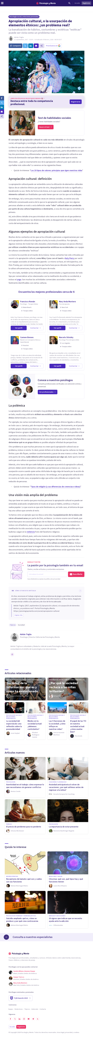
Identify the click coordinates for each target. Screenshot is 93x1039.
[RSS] (37, 1019)
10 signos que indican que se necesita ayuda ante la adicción (65, 920)
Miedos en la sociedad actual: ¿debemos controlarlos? (35, 725)
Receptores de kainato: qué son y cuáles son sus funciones (24, 880)
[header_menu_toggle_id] (2, 3)
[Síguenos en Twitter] (15, 1019)
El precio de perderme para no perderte (23, 826)
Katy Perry (69, 258)
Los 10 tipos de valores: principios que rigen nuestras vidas (56, 170)
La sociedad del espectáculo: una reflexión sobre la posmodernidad (14, 725)
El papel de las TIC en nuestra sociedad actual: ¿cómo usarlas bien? (78, 726)
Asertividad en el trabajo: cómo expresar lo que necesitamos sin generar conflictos (25, 786)
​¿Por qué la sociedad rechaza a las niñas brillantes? (63, 687)
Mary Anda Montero (67, 301)
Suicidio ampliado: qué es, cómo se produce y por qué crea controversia (22, 920)
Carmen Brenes (27, 337)
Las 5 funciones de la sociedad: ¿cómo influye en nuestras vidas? (57, 725)
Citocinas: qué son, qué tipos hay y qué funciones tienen (66, 880)
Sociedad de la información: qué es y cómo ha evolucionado (22, 687)
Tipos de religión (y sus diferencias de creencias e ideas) (55, 486)
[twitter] (25, 45)
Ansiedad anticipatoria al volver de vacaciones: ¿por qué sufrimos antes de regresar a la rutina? (66, 787)
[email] (36, 45)
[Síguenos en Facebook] (10, 1019)
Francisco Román (27, 301)
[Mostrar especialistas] (6, 937)
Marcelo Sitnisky (66, 337)
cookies (76, 1032)
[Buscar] (69, 3)
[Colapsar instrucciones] (80, 590)
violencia (31, 531)
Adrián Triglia (19, 37)
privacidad (68, 1032)
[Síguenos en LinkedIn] (19, 1019)
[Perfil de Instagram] (12, 654)
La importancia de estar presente (63, 826)
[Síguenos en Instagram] (24, 1019)
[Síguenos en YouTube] (28, 1019)
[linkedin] (30, 45)
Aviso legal (60, 1032)
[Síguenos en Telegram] (33, 1019)
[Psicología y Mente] (46, 3)
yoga (19, 279)
